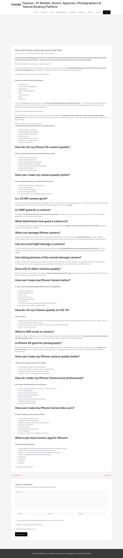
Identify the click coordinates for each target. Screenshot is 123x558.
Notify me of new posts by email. (26, 529)
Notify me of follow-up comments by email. (29, 524)
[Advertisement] (61, 27)
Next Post (108, 475)
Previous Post (16, 475)
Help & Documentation (33, 53)
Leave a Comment (20, 53)
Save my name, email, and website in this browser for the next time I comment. (40, 520)
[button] (67, 12)
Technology (44, 53)
